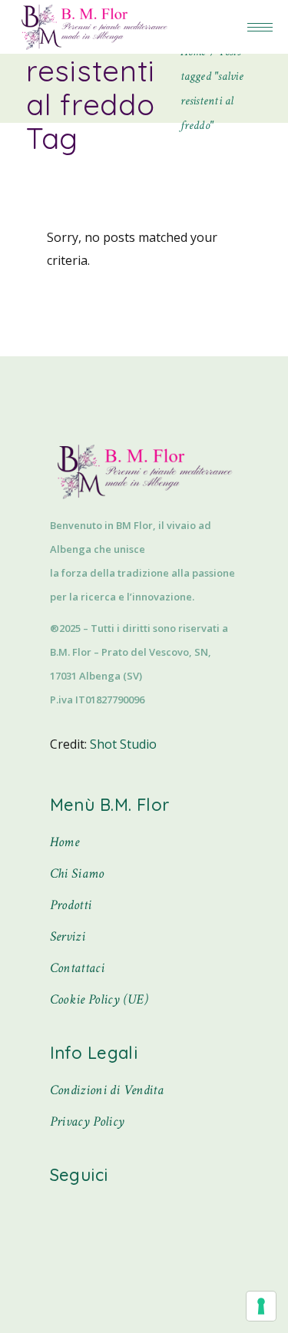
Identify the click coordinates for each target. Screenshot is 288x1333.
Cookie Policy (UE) (99, 999)
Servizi (68, 936)
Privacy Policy (87, 1121)
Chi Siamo (77, 873)
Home (64, 842)
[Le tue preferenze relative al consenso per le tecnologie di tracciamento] (261, 1306)
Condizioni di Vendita (107, 1090)
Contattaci (77, 968)
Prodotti (71, 905)
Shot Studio (123, 744)
